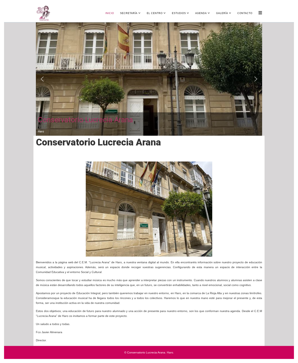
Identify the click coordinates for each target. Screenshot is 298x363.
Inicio (109, 13)
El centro (155, 13)
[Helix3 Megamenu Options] (260, 13)
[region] (149, 79)
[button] (42, 79)
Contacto (244, 13)
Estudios (179, 13)
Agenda (201, 13)
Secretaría (128, 13)
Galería (222, 13)
